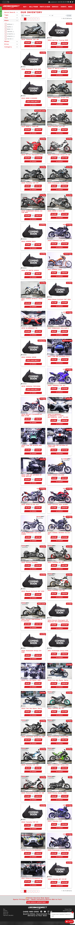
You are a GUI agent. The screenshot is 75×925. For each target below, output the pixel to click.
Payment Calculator (8, 915)
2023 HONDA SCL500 (56, 475)
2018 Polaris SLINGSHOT (31, 850)
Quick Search (9, 12)
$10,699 (53, 388)
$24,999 (54, 214)
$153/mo (64, 824)
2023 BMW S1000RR (29, 98)
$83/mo (38, 72)
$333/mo (38, 479)
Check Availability (33, 101)
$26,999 (27, 158)
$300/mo (65, 420)
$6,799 (27, 507)
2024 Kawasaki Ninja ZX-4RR (31, 651)
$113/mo (38, 507)
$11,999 (27, 796)
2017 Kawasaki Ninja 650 (58, 650)
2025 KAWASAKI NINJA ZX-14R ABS (32, 211)
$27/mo (37, 244)
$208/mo (65, 683)
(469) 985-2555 (61, 2)
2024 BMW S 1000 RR (56, 211)
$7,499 (27, 450)
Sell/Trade (33, 7)
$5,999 (54, 186)
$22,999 (27, 129)
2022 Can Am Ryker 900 (31, 680)
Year (6, 17)
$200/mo (38, 796)
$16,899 (27, 215)
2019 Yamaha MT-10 (56, 562)
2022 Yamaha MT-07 (56, 708)
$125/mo (38, 450)
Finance (5, 910)
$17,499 (27, 881)
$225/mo (65, 853)
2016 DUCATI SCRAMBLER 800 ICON (31, 415)
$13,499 (53, 853)
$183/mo (38, 42)
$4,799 (28, 273)
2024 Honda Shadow (29, 562)
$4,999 (28, 72)
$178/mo (65, 388)
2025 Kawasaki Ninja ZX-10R (33, 736)
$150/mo (64, 43)
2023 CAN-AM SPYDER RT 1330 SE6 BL (31, 475)
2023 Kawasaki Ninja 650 (58, 765)
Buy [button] (24, 7)
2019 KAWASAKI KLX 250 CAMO (31, 533)
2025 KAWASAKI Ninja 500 (58, 97)
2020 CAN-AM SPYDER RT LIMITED (58, 446)
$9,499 (54, 593)
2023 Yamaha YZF (55, 821)
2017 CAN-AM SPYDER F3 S (59, 356)
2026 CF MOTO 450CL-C (57, 68)
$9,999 (27, 186)
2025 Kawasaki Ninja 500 (58, 183)
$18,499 (27, 739)
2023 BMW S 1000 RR (29, 126)
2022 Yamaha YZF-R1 (29, 822)
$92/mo (64, 71)
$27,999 (27, 624)
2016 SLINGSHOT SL (29, 328)
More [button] (70, 7)
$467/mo (38, 624)
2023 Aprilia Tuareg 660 (58, 40)
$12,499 (53, 683)
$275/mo (65, 450)
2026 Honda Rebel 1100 (57, 793)
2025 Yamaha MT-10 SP (57, 879)
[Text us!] (69, 922)
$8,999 (54, 43)
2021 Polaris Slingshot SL (32, 878)
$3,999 (28, 537)
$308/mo (38, 739)
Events (63, 7)
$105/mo (64, 331)
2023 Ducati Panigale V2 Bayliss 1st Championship (58, 621)
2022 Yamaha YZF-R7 (56, 590)
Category (8, 47)
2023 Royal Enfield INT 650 (59, 299)
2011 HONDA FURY (55, 269)
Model (6, 41)
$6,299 (54, 331)
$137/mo (38, 683)
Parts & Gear (45, 7)
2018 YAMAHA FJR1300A (30, 386)
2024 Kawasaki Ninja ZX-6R (32, 793)
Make (6, 20)
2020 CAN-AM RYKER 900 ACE (31, 446)
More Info (5, 912)
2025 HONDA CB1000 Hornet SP (59, 533)
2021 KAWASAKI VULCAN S (58, 328)
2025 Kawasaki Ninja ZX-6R (59, 154)
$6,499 (27, 419)
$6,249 (54, 100)
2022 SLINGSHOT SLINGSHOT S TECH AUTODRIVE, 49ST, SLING (58, 416)
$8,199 (27, 683)
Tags (6, 15)
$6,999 (54, 711)
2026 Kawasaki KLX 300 (31, 69)
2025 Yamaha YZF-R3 (30, 765)
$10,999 (27, 42)
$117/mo (64, 711)
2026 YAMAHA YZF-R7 (56, 385)
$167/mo (38, 186)
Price (6, 44)
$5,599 (54, 478)
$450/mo (38, 158)
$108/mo (38, 419)
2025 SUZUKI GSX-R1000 (58, 504)
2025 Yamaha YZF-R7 (30, 183)
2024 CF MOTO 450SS (30, 270)
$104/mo (64, 100)
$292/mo (38, 881)
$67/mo (38, 537)
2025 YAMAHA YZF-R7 (56, 240)
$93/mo (64, 478)
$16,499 (53, 450)
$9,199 (54, 824)
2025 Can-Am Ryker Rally (58, 680)
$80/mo (38, 273)
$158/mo (64, 593)
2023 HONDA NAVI (28, 241)
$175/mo (65, 243)
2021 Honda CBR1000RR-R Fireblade (31, 620)
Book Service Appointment (36, 902)
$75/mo (64, 302)
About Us (5, 913)
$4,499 (54, 302)
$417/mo (65, 214)
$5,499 (54, 71)
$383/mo (38, 129)
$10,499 (54, 243)
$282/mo (38, 215)
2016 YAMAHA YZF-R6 (30, 39)
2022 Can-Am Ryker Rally (31, 708)
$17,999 (53, 420)
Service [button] (55, 7)
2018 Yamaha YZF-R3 (56, 126)
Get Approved (33, 46)
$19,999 (27, 479)
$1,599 (28, 244)
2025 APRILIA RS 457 (30, 504)
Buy (4, 909)
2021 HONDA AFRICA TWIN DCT (32, 299)
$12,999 (53, 158)
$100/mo (64, 186)
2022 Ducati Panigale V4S (32, 154)
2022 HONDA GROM (28, 357)
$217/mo (64, 158)
